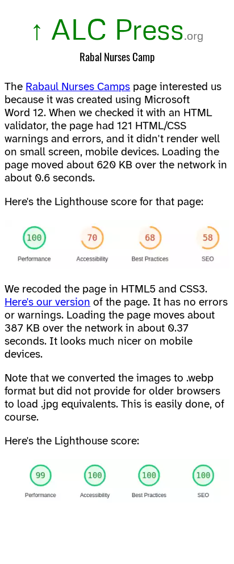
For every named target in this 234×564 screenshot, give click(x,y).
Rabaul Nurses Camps (78, 87)
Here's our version (47, 302)
